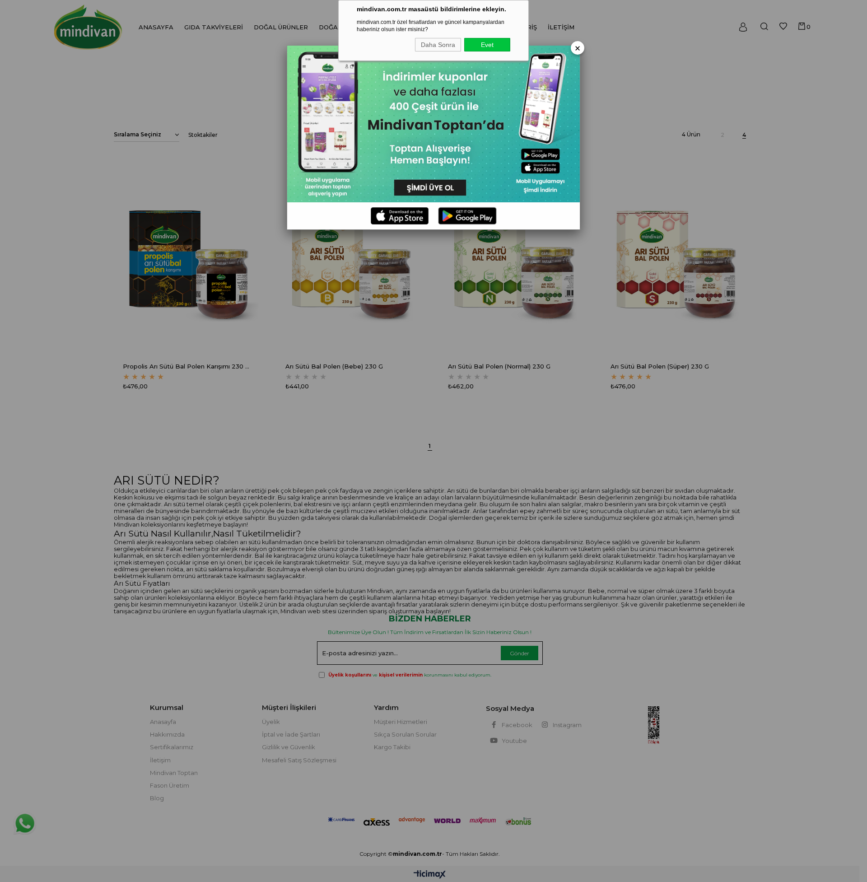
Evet (487, 44)
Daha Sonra (438, 44)
